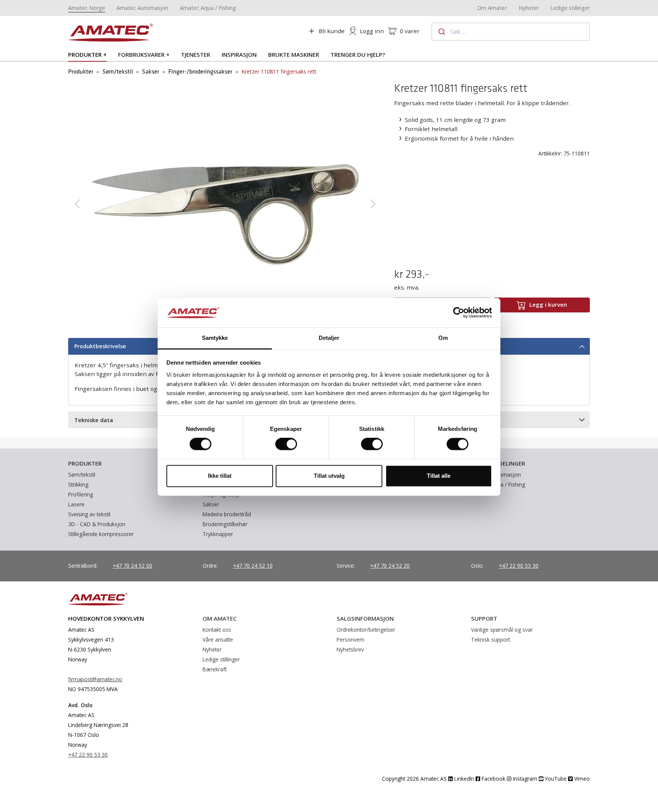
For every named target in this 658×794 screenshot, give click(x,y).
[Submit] (441, 31)
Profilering (80, 494)
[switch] (286, 444)
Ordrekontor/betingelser (366, 629)
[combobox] (510, 31)
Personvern (350, 639)
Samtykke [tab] (215, 338)
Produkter (85, 54)
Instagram (524, 778)
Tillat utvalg (329, 475)
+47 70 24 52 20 (390, 565)
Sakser (150, 71)
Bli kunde (332, 31)
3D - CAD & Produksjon (96, 524)
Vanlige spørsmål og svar (502, 629)
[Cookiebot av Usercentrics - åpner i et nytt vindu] (458, 313)
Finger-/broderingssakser (200, 71)
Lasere (76, 504)
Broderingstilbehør (225, 524)
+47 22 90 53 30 (518, 565)
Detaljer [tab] (329, 338)
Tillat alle (438, 475)
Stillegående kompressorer (101, 534)
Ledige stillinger (570, 7)
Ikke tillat (220, 475)
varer (410, 31)
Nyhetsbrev (350, 649)
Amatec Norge (86, 7)
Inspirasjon (239, 54)
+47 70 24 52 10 (253, 565)
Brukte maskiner (293, 54)
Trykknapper (218, 534)
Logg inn (372, 31)
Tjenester (195, 54)
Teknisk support (490, 639)
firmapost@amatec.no (95, 679)
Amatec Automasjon (142, 7)
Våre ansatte (218, 639)
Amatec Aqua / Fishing (208, 7)
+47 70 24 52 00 (132, 565)
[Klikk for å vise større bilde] (225, 203)
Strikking (78, 484)
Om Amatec (492, 7)
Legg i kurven (548, 304)
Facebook (492, 778)
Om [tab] (443, 338)
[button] (77, 203)
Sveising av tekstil (89, 514)
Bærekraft (215, 669)
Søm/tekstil (117, 71)
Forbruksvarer (141, 54)
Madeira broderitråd (227, 514)
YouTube (555, 778)
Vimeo (581, 778)
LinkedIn (463, 778)
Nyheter (529, 7)
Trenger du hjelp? (358, 54)
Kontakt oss (217, 629)
